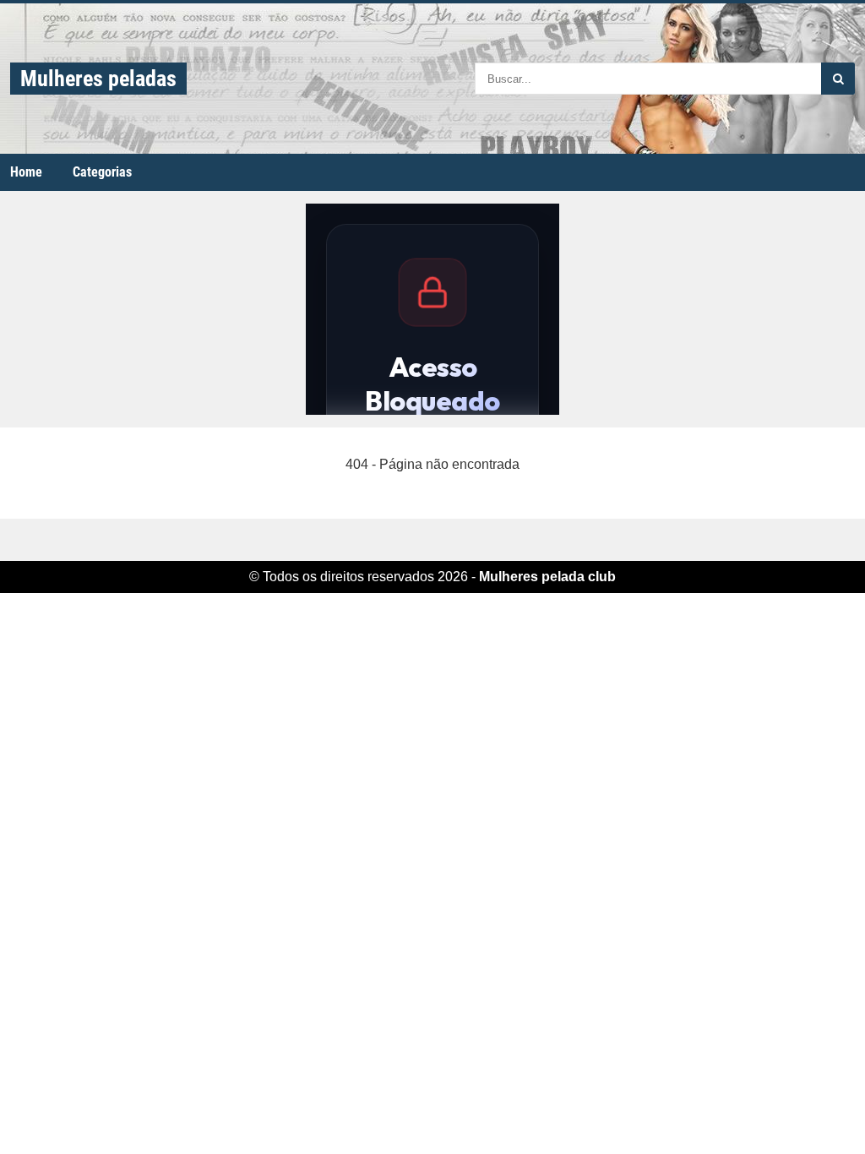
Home (26, 172)
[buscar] (838, 79)
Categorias (102, 172)
